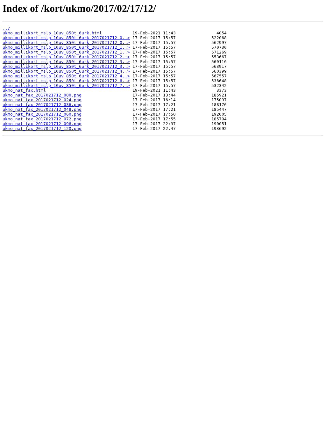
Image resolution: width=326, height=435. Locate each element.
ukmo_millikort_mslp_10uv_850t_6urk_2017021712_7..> (66, 85)
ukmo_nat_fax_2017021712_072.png (42, 119)
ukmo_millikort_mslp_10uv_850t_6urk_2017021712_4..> (66, 71)
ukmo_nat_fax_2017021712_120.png (42, 128)
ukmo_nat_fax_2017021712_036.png (42, 104)
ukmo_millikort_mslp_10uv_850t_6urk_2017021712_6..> (66, 80)
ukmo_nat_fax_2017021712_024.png (42, 99)
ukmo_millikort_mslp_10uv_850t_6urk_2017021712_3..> (66, 61)
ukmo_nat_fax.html (24, 90)
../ (6, 28)
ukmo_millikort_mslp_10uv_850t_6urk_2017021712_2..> (66, 56)
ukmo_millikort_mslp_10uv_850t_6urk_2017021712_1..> (66, 47)
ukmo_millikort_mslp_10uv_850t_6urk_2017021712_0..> (66, 37)
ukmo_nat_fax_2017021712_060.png (42, 114)
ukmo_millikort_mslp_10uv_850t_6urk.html (52, 33)
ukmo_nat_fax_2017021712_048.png (42, 109)
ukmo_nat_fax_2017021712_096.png (42, 123)
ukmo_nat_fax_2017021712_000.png (42, 95)
